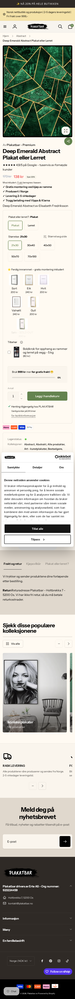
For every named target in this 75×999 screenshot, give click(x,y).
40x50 (47, 245)
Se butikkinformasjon (23, 415)
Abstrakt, (41, 444)
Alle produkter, (56, 444)
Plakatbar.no (32, 993)
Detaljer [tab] (38, 467)
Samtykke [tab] (13, 467)
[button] (5, 27)
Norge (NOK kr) (19, 961)
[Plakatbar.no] (21, 877)
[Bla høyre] (68, 644)
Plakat (15, 225)
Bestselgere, (55, 448)
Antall (11, 388)
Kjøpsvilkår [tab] (33, 564)
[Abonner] (65, 841)
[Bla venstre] (59, 644)
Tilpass (35, 539)
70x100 (32, 256)
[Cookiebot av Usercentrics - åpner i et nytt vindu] (55, 457)
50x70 (15, 256)
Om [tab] (61, 467)
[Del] (68, 141)
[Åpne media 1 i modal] (37, 91)
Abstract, (29, 444)
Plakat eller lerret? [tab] (57, 564)
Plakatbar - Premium (19, 145)
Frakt (20, 182)
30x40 (31, 245)
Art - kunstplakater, (35, 448)
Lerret (31, 225)
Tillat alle (37, 528)
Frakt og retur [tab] (13, 564)
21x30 (14, 245)
